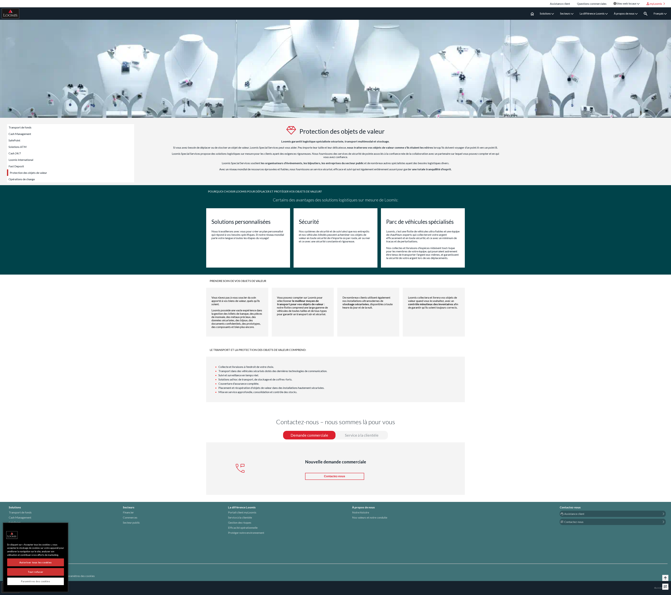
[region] (35, 557)
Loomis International (21, 159)
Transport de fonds (20, 127)
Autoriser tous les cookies (35, 562)
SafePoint (14, 140)
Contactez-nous (334, 476)
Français (659, 13)
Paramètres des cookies (80, 576)
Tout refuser (35, 571)
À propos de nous (624, 13)
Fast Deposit (16, 166)
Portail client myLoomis (242, 512)
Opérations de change (22, 179)
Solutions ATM (18, 146)
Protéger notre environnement (246, 532)
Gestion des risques (239, 522)
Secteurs (565, 13)
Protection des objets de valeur (28, 172)
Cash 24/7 (15, 153)
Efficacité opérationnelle (243, 527)
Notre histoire (360, 512)
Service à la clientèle (240, 517)
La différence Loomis (592, 13)
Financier (128, 512)
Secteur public (131, 522)
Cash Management (20, 133)
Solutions (545, 13)
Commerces (130, 517)
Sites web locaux (626, 3)
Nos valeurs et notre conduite (369, 517)
